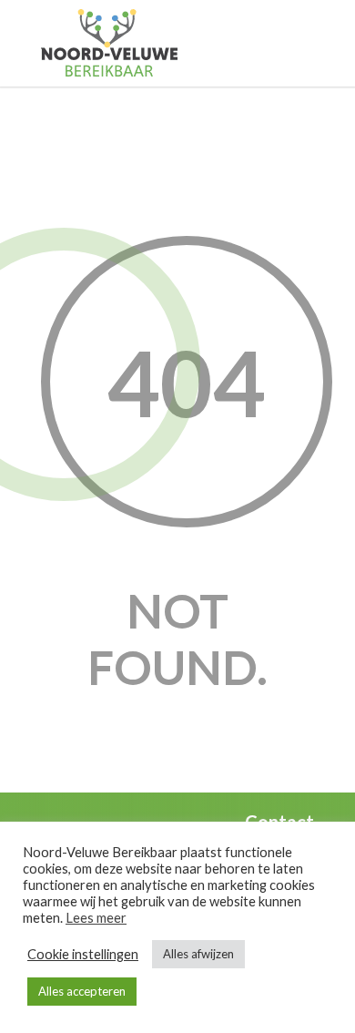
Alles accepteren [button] (82, 991)
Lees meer (96, 918)
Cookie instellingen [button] (82, 954)
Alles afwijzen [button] (198, 953)
